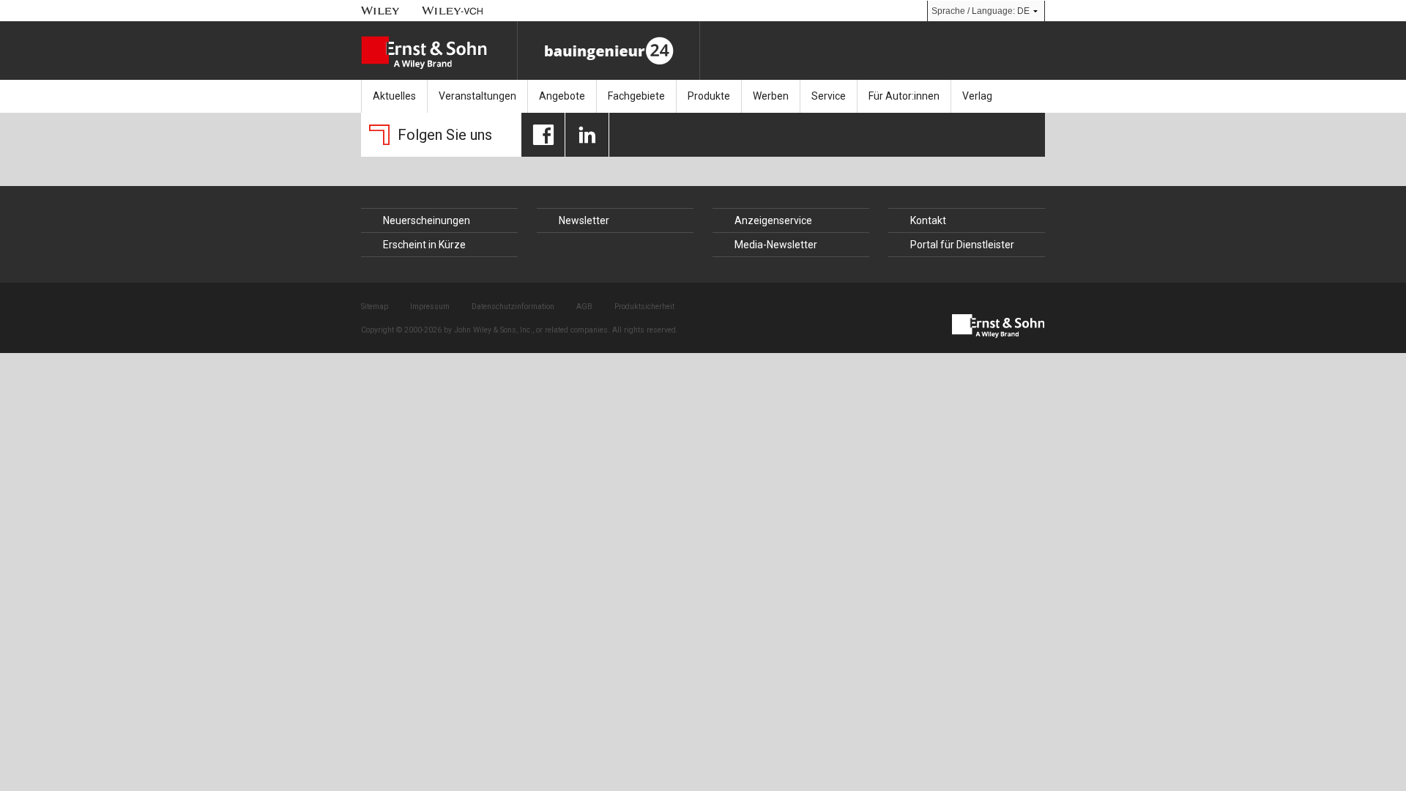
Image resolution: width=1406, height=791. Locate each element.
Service (828, 96)
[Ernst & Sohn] (439, 52)
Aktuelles (394, 96)
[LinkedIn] (587, 135)
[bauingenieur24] (608, 50)
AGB (584, 306)
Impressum (430, 306)
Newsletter (584, 220)
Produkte (709, 96)
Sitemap (374, 306)
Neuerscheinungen (426, 220)
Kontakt (928, 220)
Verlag (977, 96)
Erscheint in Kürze (424, 244)
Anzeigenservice (773, 220)
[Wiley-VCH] (453, 10)
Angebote (562, 96)
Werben (771, 96)
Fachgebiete (636, 96)
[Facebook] (543, 135)
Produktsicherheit (644, 306)
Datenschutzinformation (513, 306)
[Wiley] (380, 10)
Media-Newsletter (775, 244)
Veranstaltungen (477, 96)
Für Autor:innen (904, 96)
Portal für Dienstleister (962, 244)
